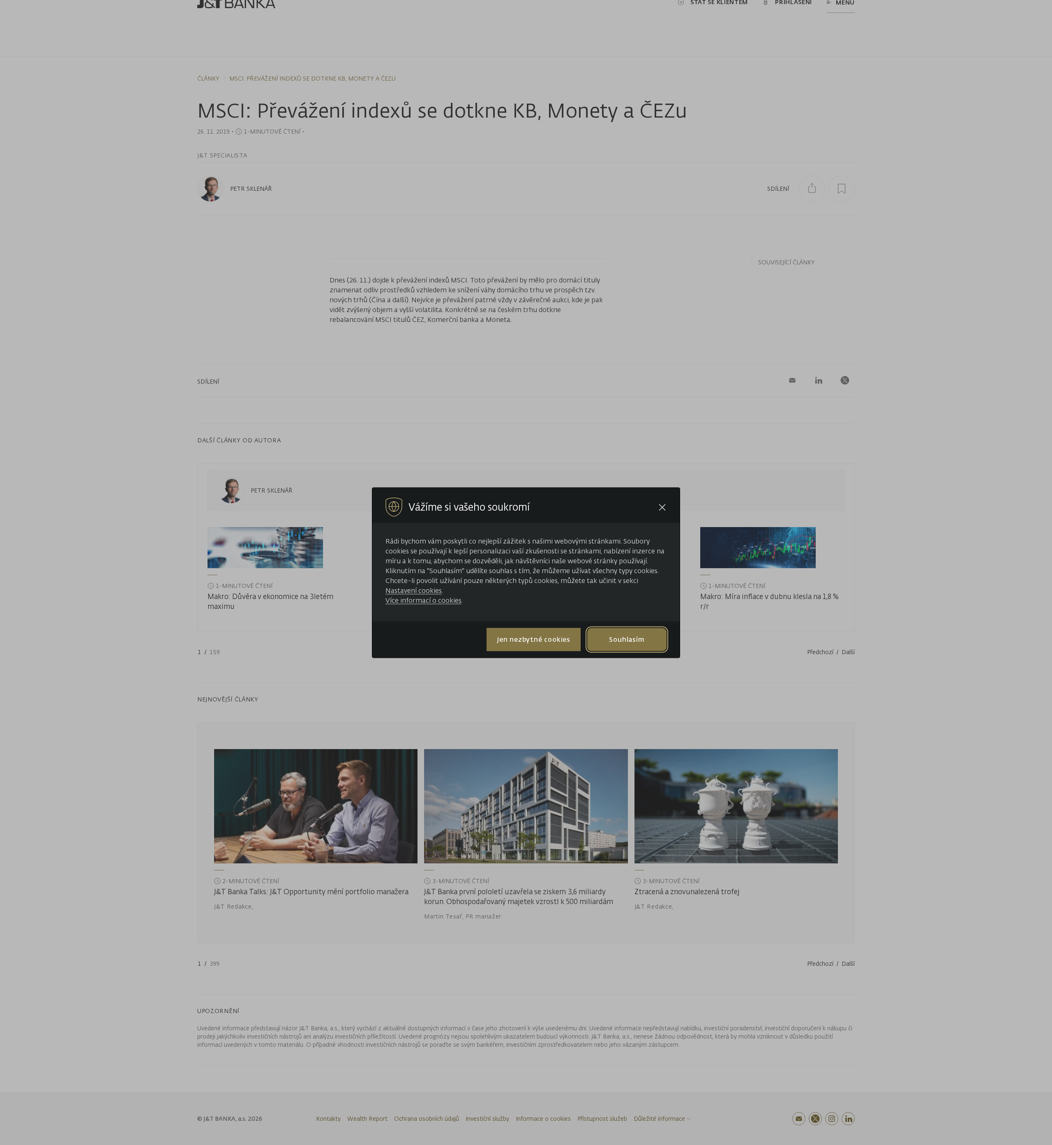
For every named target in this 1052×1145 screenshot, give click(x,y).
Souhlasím (626, 639)
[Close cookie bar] (662, 507)
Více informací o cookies (423, 599)
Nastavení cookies (413, 589)
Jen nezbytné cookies (533, 639)
